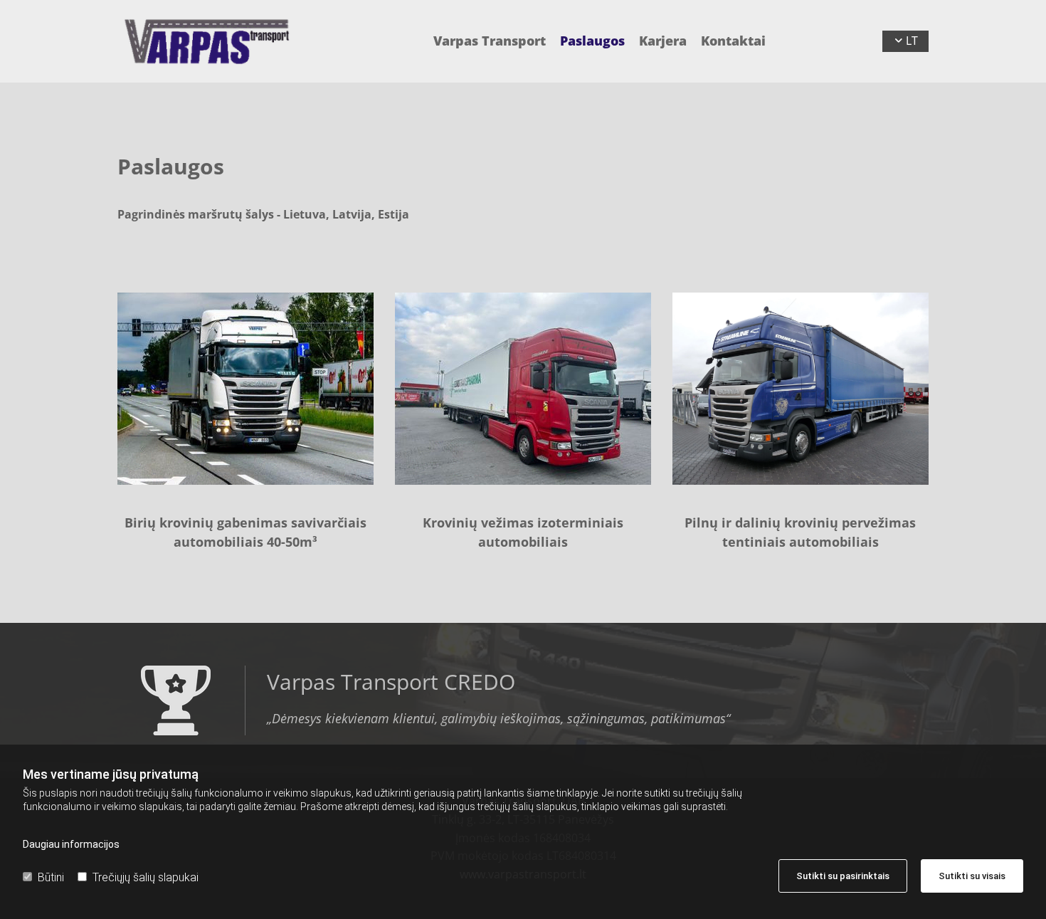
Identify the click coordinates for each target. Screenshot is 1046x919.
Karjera (663, 41)
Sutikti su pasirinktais (842, 876)
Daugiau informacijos (71, 844)
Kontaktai (733, 41)
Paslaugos (592, 41)
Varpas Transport (489, 41)
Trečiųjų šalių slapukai (146, 877)
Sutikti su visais (972, 876)
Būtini (51, 877)
